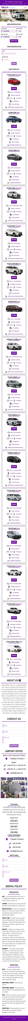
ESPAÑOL (21, 3)
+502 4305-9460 (14, 3)
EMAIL (3, 51)
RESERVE (14, 88)
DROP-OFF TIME (19, 34)
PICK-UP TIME (19, 28)
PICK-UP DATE (4, 28)
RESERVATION (5, 56)
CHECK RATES (14, 40)
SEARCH (14, 63)
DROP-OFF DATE (4, 34)
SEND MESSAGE (14, 745)
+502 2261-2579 (6, 3)
